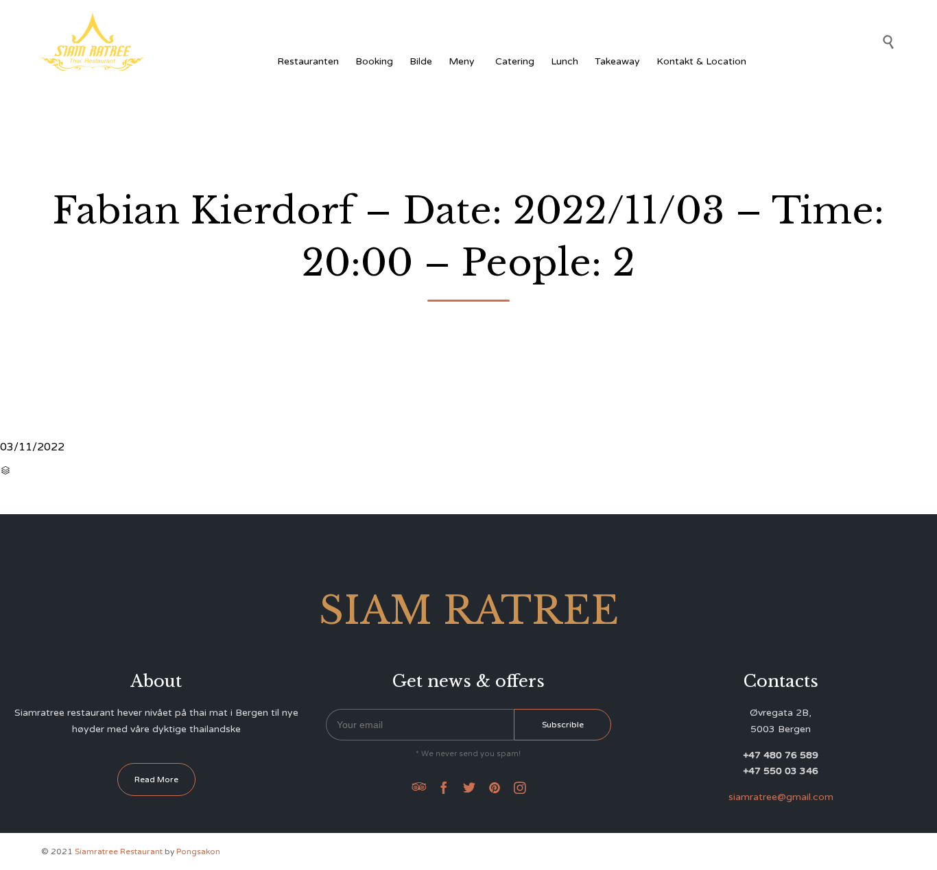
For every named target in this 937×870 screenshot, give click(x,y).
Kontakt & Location (701, 61)
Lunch (564, 61)
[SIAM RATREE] (92, 41)
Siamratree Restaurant (119, 851)
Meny (462, 61)
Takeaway (617, 61)
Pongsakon (198, 851)
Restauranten (308, 61)
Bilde (421, 61)
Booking (374, 61)
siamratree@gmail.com (780, 797)
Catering (514, 61)
